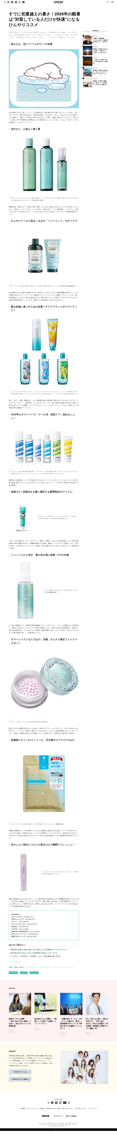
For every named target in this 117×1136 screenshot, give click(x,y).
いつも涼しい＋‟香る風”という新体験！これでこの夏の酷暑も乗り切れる (35, 956)
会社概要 (22, 1108)
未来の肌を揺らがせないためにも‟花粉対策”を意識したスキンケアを (33, 953)
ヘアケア (23, 972)
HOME (10, 967)
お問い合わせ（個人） (68, 1108)
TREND (16, 967)
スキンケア (13, 972)
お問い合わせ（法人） (81, 1108)
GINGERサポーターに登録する (20, 1079)
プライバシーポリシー (32, 1108)
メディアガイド (92, 1108)
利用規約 (42, 1108)
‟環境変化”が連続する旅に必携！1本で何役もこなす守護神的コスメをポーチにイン (38, 949)
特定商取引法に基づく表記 (53, 1108)
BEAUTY (21, 967)
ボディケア (34, 972)
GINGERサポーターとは (20, 1072)
